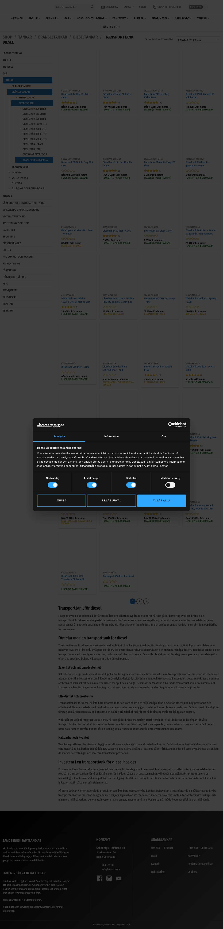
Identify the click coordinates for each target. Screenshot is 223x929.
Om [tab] (164, 436)
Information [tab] (111, 436)
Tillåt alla (161, 500)
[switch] (92, 485)
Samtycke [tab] (59, 436)
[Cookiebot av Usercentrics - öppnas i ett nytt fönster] (171, 425)
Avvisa (61, 500)
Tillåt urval (111, 500)
